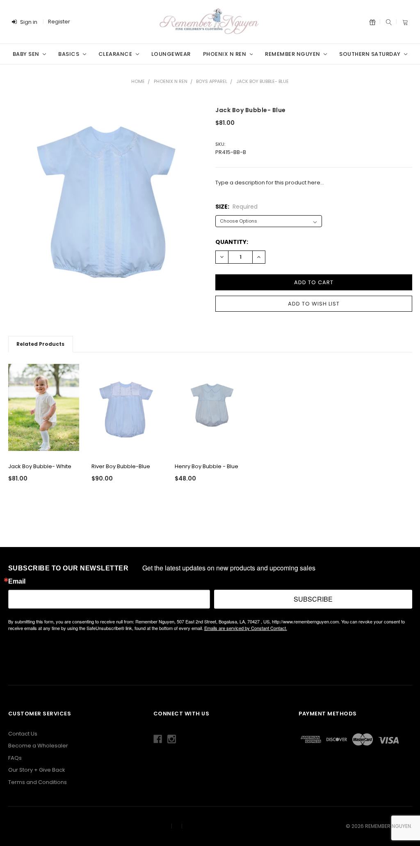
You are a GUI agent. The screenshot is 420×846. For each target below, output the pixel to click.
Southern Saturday (370, 54)
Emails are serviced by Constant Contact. (245, 628)
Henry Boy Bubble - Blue (206, 466)
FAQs (15, 758)
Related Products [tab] (40, 343)
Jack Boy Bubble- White (39, 466)
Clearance (116, 54)
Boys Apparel (211, 81)
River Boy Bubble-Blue (120, 466)
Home (138, 81)
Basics (69, 54)
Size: (236, 206)
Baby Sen (27, 54)
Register (59, 21)
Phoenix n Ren (225, 54)
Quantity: (231, 242)
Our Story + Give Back (36, 770)
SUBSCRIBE (313, 599)
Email (16, 581)
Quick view (43, 444)
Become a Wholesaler (38, 745)
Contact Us (22, 734)
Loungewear (171, 54)
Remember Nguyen (293, 54)
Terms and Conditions (37, 782)
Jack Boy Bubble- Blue (262, 81)
